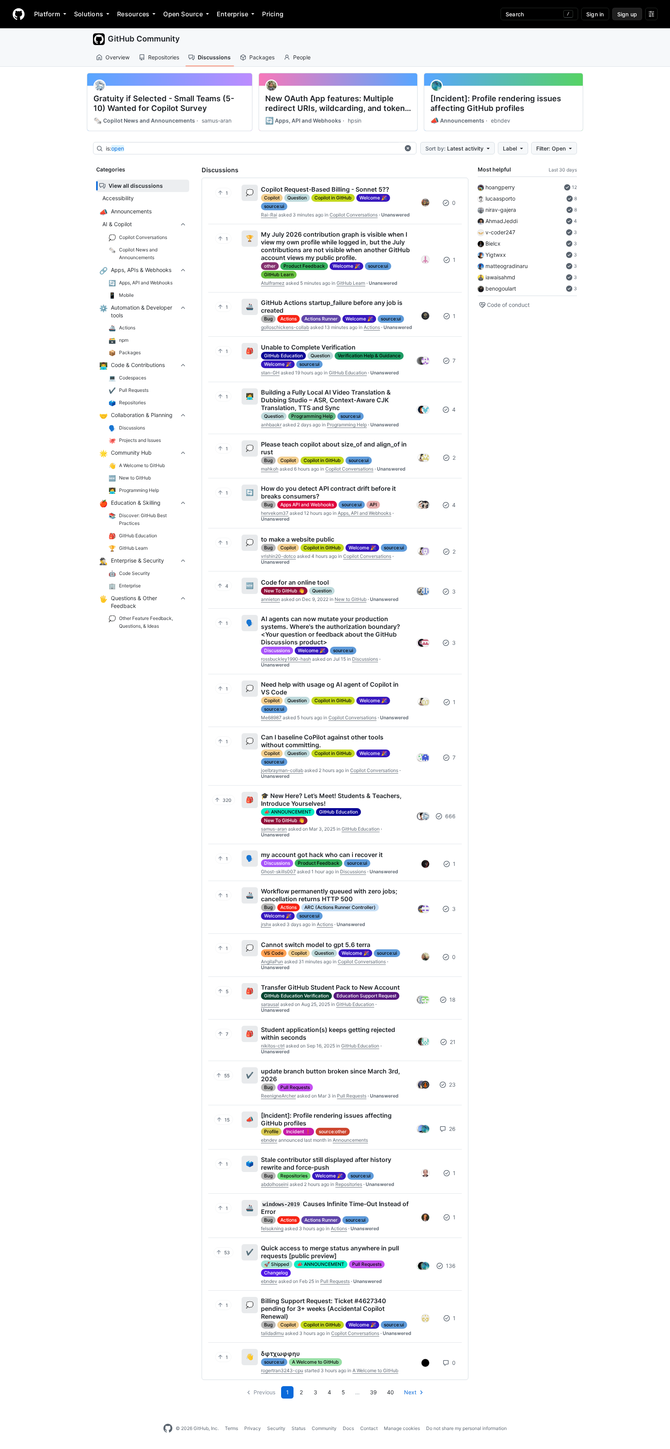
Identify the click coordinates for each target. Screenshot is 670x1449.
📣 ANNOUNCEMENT (287, 812)
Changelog (276, 1273)
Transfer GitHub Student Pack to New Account (330, 987)
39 (373, 1392)
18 (452, 999)
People (302, 57)
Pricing (272, 14)
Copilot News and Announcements (144, 121)
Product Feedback (304, 266)
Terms (231, 1428)
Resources (133, 14)
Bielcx (493, 243)
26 (451, 1128)
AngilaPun (272, 961)
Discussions (214, 57)
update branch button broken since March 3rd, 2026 (330, 1075)
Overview (117, 57)
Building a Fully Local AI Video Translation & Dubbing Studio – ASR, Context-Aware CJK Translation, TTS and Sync (326, 400)
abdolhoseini (274, 1184)
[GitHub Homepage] (168, 1428)
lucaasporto (500, 198)
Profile (271, 1131)
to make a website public (297, 539)
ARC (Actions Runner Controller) (340, 907)
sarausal (270, 1004)
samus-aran (216, 120)
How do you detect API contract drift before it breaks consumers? (328, 492)
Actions (288, 319)
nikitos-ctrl (273, 1046)
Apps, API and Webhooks (303, 121)
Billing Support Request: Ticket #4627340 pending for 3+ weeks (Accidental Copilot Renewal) (323, 1308)
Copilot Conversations (354, 215)
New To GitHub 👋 (284, 591)
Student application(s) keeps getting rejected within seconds (328, 1033)
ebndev (500, 120)
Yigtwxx (495, 254)
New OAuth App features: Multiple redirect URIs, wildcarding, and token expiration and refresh (335, 103)
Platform (47, 14)
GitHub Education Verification (296, 996)
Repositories (163, 57)
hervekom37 (274, 513)
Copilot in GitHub (333, 198)
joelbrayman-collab (282, 770)
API (373, 504)
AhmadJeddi (501, 221)
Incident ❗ (298, 1131)
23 (451, 1084)
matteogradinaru (506, 266)
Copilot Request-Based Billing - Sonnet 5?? (325, 189)
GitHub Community (144, 38)
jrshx (266, 924)
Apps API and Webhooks (307, 504)
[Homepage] (18, 14)
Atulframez (273, 283)
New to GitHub (350, 599)
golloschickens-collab (285, 327)
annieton (270, 599)
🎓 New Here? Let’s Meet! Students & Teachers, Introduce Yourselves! (331, 799)
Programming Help (312, 416)
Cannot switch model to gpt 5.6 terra (315, 945)
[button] (407, 148)
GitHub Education (283, 355)
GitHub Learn (279, 274)
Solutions (88, 14)
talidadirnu (272, 1333)
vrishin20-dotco (278, 556)
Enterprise (232, 14)
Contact (369, 1428)
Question (297, 198)
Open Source (183, 14)
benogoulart (500, 288)
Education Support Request (366, 996)
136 (450, 1265)
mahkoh (269, 469)
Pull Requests (295, 1087)
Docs (348, 1428)
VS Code (273, 953)
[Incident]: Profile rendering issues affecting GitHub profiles (495, 103)
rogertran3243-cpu (282, 1370)
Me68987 (271, 717)
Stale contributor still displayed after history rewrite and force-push (326, 1163)
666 (450, 816)
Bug (268, 319)
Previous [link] (264, 1392)
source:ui (274, 206)
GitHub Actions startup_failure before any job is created (331, 306)
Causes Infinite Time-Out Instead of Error (335, 1207)
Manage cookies (402, 1428)
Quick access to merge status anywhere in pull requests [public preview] (330, 1252)
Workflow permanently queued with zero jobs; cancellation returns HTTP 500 (329, 895)
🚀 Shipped (276, 1264)
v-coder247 (500, 232)
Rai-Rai (269, 215)
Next (410, 1392)
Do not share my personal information (466, 1428)
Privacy (252, 1428)
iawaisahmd (500, 277)
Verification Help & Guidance (369, 355)
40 (390, 1392)
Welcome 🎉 (373, 198)
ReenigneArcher (278, 1096)
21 (452, 1042)
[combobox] (253, 148)
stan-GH (270, 373)
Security (276, 1428)
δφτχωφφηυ (280, 1353)
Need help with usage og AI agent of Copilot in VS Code (330, 688)
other (270, 266)
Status (299, 1428)
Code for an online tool (295, 582)
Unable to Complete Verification (308, 347)
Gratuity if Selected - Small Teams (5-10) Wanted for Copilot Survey (163, 103)
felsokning (272, 1228)
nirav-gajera (500, 209)
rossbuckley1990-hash (286, 659)
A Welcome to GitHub (315, 1362)
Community (324, 1428)
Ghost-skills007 (278, 871)
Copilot (272, 198)
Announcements (457, 121)
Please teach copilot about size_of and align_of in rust (334, 448)
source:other (333, 1131)
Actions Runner (321, 319)
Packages (262, 57)
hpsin (354, 120)
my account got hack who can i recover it (322, 855)
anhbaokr (271, 425)
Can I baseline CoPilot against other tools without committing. (322, 741)
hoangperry (500, 187)
